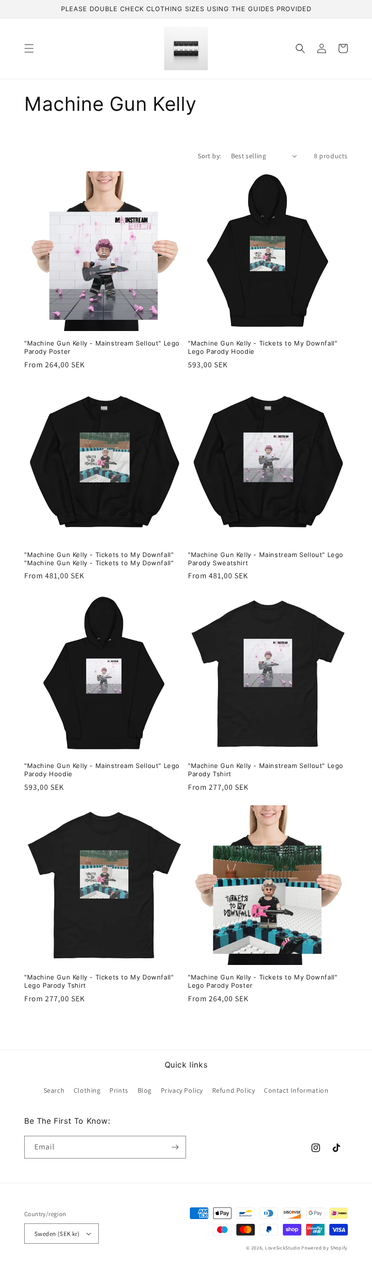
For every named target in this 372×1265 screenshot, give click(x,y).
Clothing (87, 1090)
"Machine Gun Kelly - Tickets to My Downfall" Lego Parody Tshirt (98, 981)
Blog (145, 1090)
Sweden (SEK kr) (56, 1234)
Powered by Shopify (324, 1248)
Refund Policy (233, 1090)
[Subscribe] (175, 1147)
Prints (118, 1090)
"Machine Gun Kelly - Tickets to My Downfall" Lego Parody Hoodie (262, 347)
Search (54, 1090)
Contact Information (296, 1090)
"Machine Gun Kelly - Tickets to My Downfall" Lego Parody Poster (262, 981)
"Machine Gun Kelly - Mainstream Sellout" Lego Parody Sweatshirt (265, 559)
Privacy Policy (182, 1090)
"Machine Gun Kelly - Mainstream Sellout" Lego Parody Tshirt (265, 770)
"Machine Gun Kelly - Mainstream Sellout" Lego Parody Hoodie (102, 770)
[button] (29, 48)
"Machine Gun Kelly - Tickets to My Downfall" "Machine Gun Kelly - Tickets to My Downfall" (98, 559)
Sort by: (209, 155)
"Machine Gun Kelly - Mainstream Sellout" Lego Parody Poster (102, 347)
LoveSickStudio (282, 1248)
